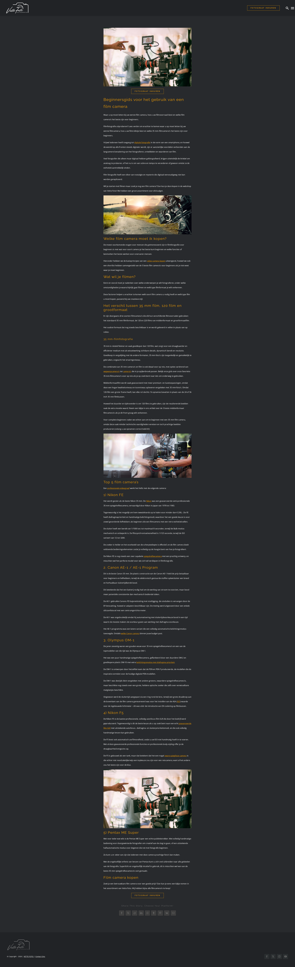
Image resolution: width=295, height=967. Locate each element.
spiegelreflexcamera (153, 556)
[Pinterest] (160, 913)
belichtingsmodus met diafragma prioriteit (155, 662)
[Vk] (167, 913)
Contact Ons (40, 956)
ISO (178, 701)
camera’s (127, 371)
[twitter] (273, 956)
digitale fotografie (142, 142)
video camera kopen (156, 261)
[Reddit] (134, 913)
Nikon (148, 501)
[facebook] (266, 956)
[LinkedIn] (141, 913)
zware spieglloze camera (176, 755)
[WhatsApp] (147, 913)
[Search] (287, 8)
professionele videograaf (118, 488)
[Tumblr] (153, 913)
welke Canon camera (130, 633)
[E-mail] (173, 913)
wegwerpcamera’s (111, 371)
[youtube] (285, 956)
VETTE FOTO (29, 956)
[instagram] (279, 956)
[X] (128, 913)
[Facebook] (121, 913)
